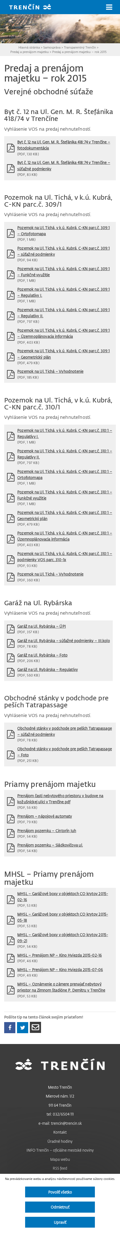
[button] (109, 7)
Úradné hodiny (60, 1141)
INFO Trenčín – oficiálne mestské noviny (60, 1150)
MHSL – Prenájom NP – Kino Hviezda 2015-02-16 (59, 955)
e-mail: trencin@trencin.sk (60, 1123)
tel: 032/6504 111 (60, 1114)
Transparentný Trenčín (80, 47)
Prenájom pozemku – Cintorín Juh (46, 830)
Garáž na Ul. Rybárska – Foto (42, 655)
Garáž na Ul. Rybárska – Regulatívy (47, 669)
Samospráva (52, 47)
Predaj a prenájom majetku (29, 52)
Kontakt (60, 1132)
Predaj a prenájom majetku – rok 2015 (79, 52)
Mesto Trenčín (60, 1087)
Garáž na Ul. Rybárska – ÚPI (41, 626)
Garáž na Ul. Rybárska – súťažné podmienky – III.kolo (63, 640)
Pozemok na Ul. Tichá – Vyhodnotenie (50, 371)
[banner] (34, 7)
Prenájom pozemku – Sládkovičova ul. (50, 845)
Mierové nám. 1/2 (60, 1096)
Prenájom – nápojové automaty (44, 816)
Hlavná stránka (29, 47)
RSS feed (60, 1168)
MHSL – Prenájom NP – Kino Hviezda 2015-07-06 (60, 969)
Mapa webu (60, 1159)
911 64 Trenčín (60, 1105)
